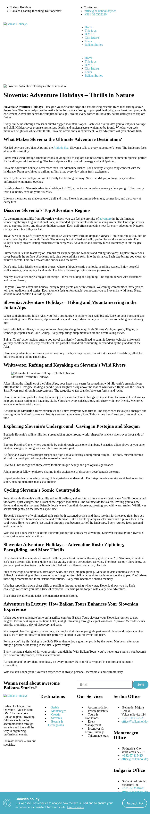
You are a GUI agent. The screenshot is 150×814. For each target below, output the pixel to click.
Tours (88, 41)
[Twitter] (29, 758)
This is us (90, 30)
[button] (111, 51)
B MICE (90, 34)
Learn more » (75, 807)
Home (88, 27)
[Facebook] (19, 758)
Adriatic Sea (61, 147)
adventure (105, 218)
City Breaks (92, 37)
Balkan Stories (94, 44)
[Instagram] (8, 758)
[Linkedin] (8, 769)
